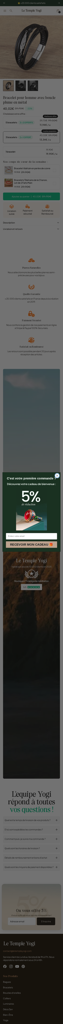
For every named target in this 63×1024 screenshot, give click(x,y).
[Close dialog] (57, 475)
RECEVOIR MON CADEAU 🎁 (31, 544)
